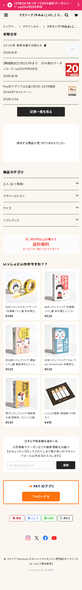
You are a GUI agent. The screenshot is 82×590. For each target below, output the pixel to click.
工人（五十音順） (13, 184)
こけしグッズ (11, 220)
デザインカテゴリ (32, 27)
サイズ (7, 208)
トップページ (10, 27)
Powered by (36, 570)
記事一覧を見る (41, 112)
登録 (66, 465)
